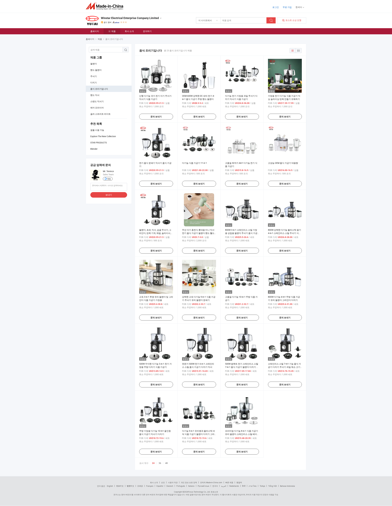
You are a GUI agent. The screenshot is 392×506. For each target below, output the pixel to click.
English (110, 486)
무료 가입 (287, 7)
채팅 (109, 179)
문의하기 (147, 31)
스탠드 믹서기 (97, 101)
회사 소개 (129, 31)
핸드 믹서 (94, 95)
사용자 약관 (173, 482)
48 (166, 463)
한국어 (215, 486)
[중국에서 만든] (105, 6)
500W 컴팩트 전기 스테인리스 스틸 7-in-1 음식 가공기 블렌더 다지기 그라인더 (241, 367)
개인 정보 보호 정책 (189, 482)
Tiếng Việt (272, 486)
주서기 (93, 76)
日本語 (140, 486)
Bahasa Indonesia (287, 486)
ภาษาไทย (252, 486)
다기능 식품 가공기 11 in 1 (194, 162)
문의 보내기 (156, 116)
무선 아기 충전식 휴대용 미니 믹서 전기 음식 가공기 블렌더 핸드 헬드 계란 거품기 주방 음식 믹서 (198, 233)
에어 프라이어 (97, 107)
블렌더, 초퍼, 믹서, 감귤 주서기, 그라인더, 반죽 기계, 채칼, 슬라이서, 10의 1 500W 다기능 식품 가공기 (155, 233)
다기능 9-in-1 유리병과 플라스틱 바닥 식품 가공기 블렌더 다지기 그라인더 (198, 434)
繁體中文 (130, 486)
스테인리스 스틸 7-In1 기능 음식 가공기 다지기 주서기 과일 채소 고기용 (284, 367)
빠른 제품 (229, 482)
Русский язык (203, 486)
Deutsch (169, 486)
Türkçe (262, 486)
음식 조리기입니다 (99, 88)
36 (160, 463)
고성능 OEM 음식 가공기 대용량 (283, 162)
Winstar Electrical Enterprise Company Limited (130, 18)
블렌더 (93, 63)
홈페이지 (94, 31)
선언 (163, 482)
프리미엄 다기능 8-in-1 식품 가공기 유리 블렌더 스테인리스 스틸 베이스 (241, 434)
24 (153, 463)
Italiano (191, 486)
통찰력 (239, 482)
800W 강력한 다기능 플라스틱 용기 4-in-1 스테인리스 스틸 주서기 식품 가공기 (284, 233)
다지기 (93, 82)
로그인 (275, 7)
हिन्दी (243, 486)
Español (159, 486)
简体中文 (120, 486)
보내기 (109, 194)
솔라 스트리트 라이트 (100, 113)
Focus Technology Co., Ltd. (199, 492)
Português (180, 486)
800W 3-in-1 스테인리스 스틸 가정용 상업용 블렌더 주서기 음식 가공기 (241, 233)
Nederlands (234, 486)
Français (149, 486)
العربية (223, 486)
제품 (113, 31)
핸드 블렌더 (96, 69)
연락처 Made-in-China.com (211, 482)
